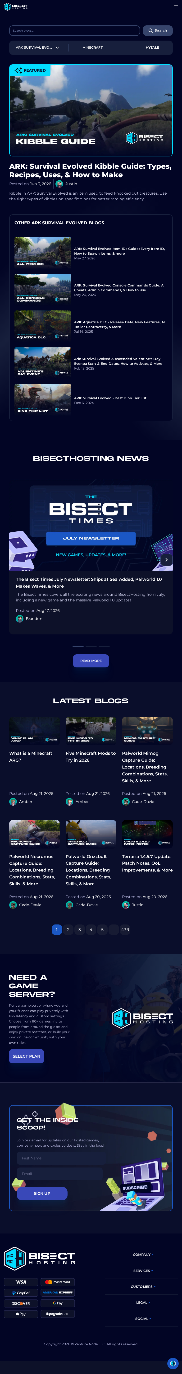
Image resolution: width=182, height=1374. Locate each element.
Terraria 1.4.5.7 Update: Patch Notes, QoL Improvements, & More (147, 863)
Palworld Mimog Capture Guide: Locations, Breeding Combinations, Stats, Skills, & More (145, 767)
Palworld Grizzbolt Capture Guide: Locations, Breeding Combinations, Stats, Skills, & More (88, 870)
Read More (91, 661)
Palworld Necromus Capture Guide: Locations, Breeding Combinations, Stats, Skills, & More (32, 870)
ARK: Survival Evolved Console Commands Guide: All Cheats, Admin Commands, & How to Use (119, 287)
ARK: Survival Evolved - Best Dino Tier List (110, 398)
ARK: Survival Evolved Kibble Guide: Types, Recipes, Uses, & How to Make (90, 170)
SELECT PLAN (26, 1056)
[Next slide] (166, 560)
